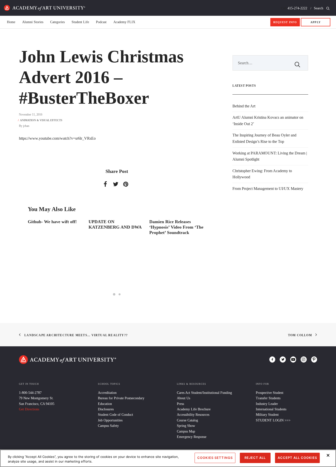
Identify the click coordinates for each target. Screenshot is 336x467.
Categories (57, 22)
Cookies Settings (215, 458)
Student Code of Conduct (115, 415)
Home (44, 8)
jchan (26, 126)
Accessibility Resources (193, 415)
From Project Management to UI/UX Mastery (267, 188)
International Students (271, 409)
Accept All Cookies (297, 458)
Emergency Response (191, 437)
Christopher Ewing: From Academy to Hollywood (262, 174)
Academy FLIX (124, 22)
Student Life (80, 22)
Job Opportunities (110, 420)
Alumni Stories (32, 22)
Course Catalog (187, 420)
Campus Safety (108, 426)
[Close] (328, 455)
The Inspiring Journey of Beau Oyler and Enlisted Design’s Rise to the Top (264, 138)
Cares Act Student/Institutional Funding (204, 393)
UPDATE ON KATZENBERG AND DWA (115, 224)
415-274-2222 (297, 8)
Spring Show (186, 426)
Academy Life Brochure (194, 409)
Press (180, 404)
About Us (183, 398)
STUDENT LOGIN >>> (273, 420)
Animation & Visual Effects (41, 120)
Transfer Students (268, 398)
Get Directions (29, 409)
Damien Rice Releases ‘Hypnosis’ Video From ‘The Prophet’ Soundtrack (176, 227)
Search (319, 8)
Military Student (267, 415)
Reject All (255, 458)
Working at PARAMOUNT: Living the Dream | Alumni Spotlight (269, 156)
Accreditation (107, 393)
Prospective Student (269, 393)
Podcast (101, 22)
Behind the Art (243, 106)
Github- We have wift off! (52, 221)
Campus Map (186, 431)
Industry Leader (267, 404)
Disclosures (106, 409)
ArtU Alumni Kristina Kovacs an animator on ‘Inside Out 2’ (267, 120)
